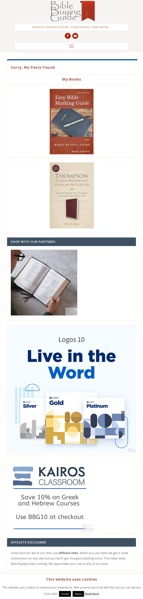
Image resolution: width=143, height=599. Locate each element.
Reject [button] (78, 593)
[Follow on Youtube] (75, 36)
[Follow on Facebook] (68, 36)
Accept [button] (65, 593)
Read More (92, 593)
